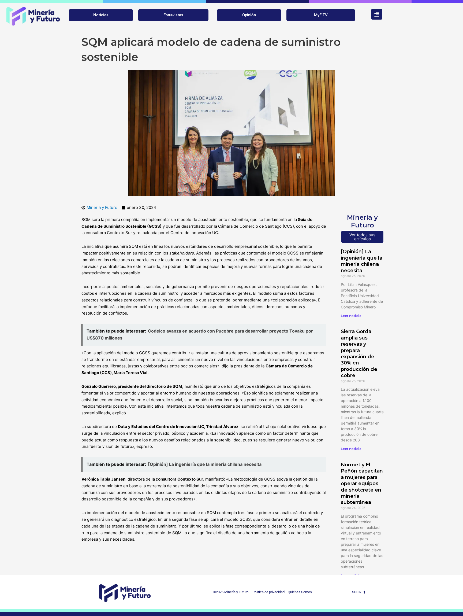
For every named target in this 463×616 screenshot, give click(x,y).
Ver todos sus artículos (362, 236)
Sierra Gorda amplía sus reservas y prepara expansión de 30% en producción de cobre (359, 353)
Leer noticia (351, 316)
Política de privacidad (267, 592)
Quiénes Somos (300, 592)
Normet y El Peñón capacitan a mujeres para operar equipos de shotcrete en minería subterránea (362, 483)
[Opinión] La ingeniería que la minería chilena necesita (361, 261)
